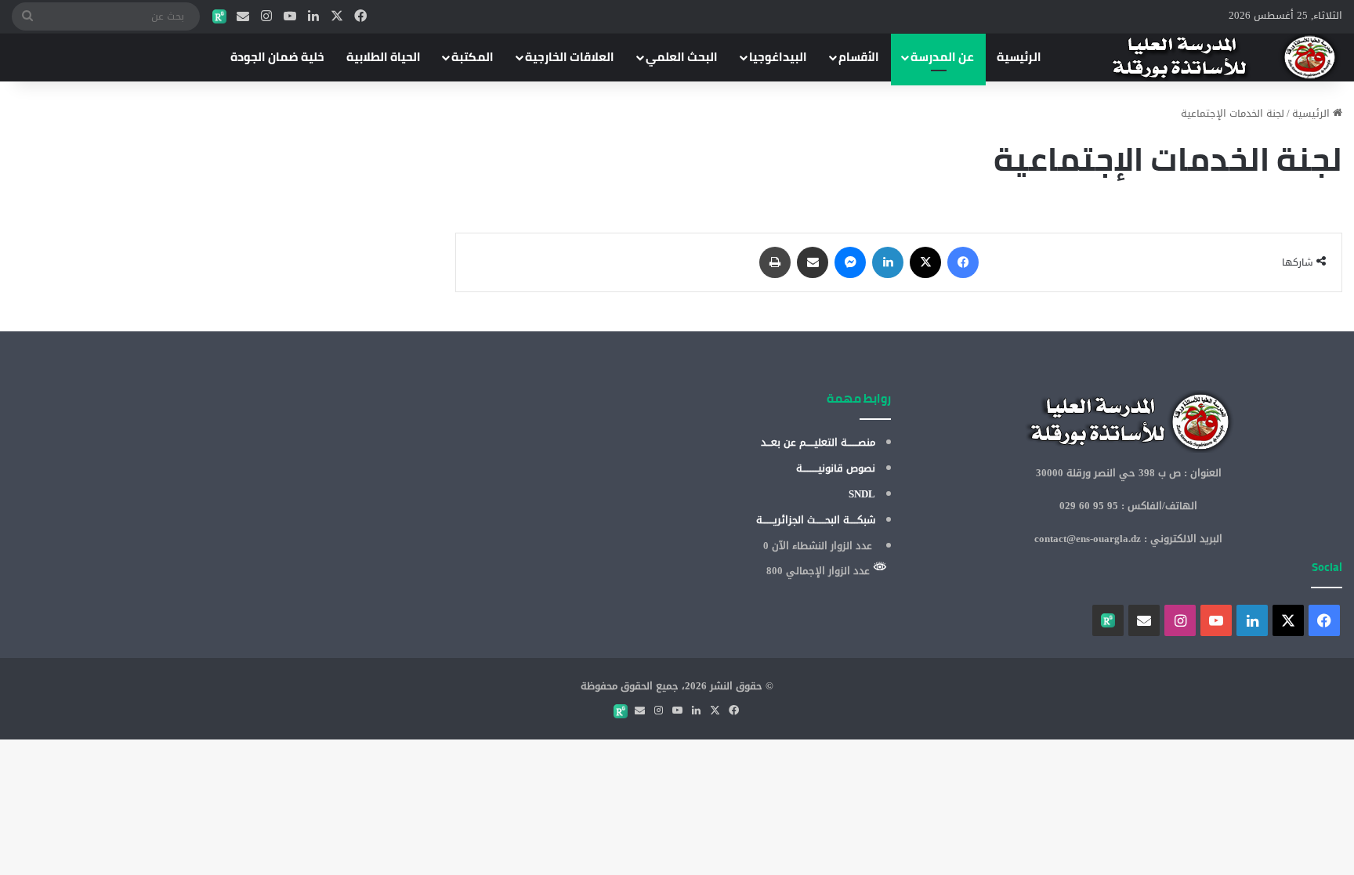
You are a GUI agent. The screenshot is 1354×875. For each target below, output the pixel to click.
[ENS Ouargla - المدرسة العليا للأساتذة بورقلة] (1205, 57)
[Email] (243, 17)
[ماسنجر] (850, 262)
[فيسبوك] (360, 16)
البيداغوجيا (778, 56)
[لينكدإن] (313, 16)
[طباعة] (775, 262)
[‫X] (337, 16)
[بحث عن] (27, 16)
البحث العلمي (682, 56)
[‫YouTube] (290, 16)
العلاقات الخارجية (569, 56)
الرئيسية (1019, 56)
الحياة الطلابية (383, 56)
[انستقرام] (266, 16)
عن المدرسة (942, 56)
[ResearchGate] (219, 16)
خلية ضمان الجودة (277, 56)
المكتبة (472, 56)
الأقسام (858, 56)
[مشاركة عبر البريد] (812, 262)
